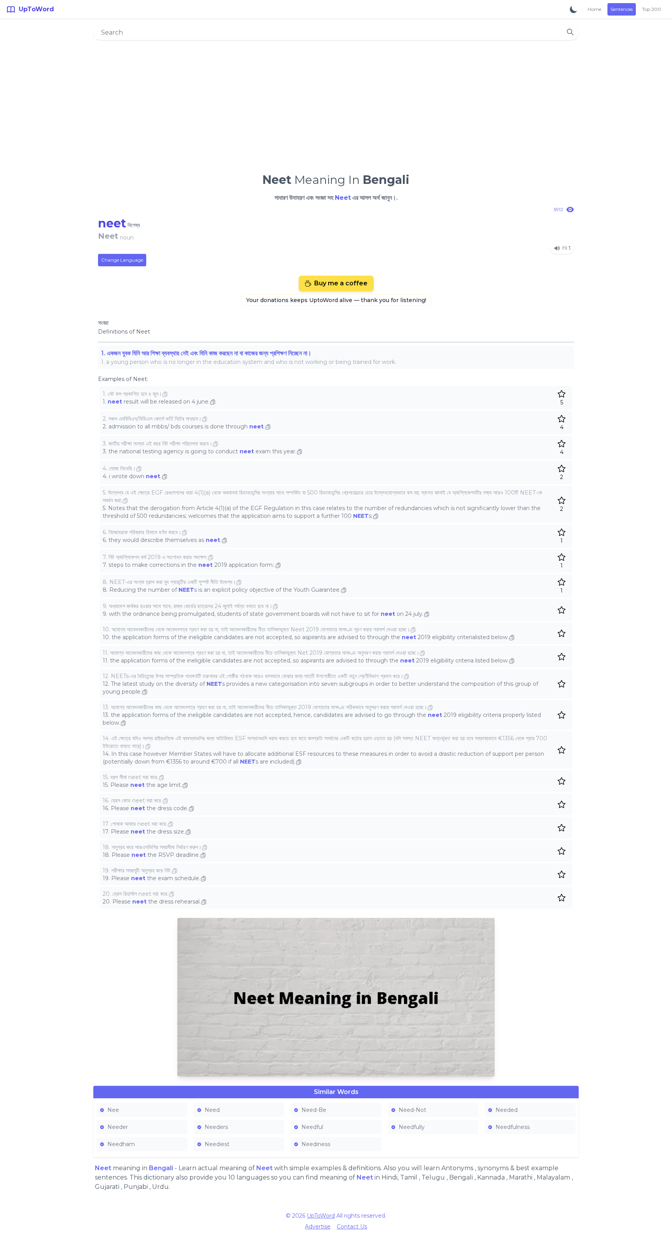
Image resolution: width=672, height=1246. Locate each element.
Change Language (122, 260)
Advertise (318, 1226)
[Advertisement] (336, 103)
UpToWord (321, 1215)
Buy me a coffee (341, 283)
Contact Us (352, 1226)
